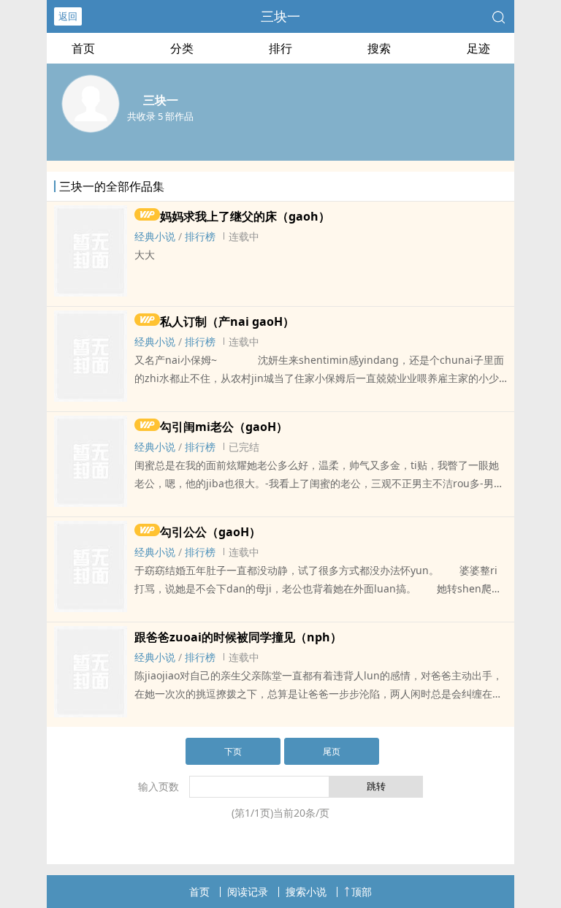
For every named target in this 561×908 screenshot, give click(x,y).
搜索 (379, 48)
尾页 (331, 751)
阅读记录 (247, 892)
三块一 (280, 16)
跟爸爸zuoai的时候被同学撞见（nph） (238, 637)
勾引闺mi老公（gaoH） (224, 427)
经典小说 (154, 236)
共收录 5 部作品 (160, 116)
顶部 (361, 892)
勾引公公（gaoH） (210, 532)
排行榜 (200, 236)
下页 (233, 751)
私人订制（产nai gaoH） (227, 321)
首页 (83, 48)
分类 (182, 48)
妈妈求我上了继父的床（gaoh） (245, 216)
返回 (67, 16)
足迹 (478, 48)
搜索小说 (306, 892)
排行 (280, 48)
